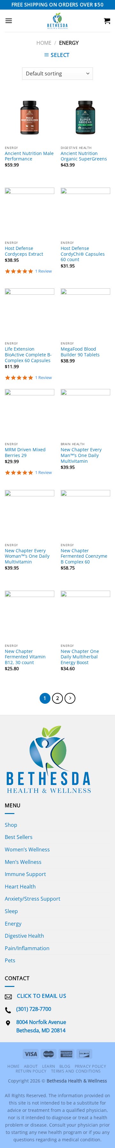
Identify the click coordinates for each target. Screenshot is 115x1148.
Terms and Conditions (76, 1071)
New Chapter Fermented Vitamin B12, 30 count (25, 656)
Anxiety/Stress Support (32, 898)
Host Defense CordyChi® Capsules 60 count (83, 253)
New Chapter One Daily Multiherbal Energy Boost (80, 656)
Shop (11, 824)
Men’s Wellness (23, 861)
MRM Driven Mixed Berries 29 (25, 452)
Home (43, 42)
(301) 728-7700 (33, 1008)
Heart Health (20, 886)
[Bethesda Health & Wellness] (58, 21)
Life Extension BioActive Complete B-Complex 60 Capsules (28, 354)
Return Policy (31, 1071)
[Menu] (8, 20)
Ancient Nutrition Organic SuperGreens (84, 156)
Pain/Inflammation (27, 948)
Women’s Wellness (27, 849)
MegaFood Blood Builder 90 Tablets (80, 351)
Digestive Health (24, 935)
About (31, 1066)
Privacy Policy (90, 1066)
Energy (13, 923)
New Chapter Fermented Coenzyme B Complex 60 (84, 556)
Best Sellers (19, 837)
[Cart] (107, 21)
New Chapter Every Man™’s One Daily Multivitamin (81, 455)
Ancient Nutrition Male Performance (29, 156)
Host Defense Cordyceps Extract (24, 251)
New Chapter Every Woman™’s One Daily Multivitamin (27, 556)
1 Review (43, 271)
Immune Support (25, 874)
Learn (48, 1066)
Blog (64, 1066)
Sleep (11, 911)
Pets (10, 960)
